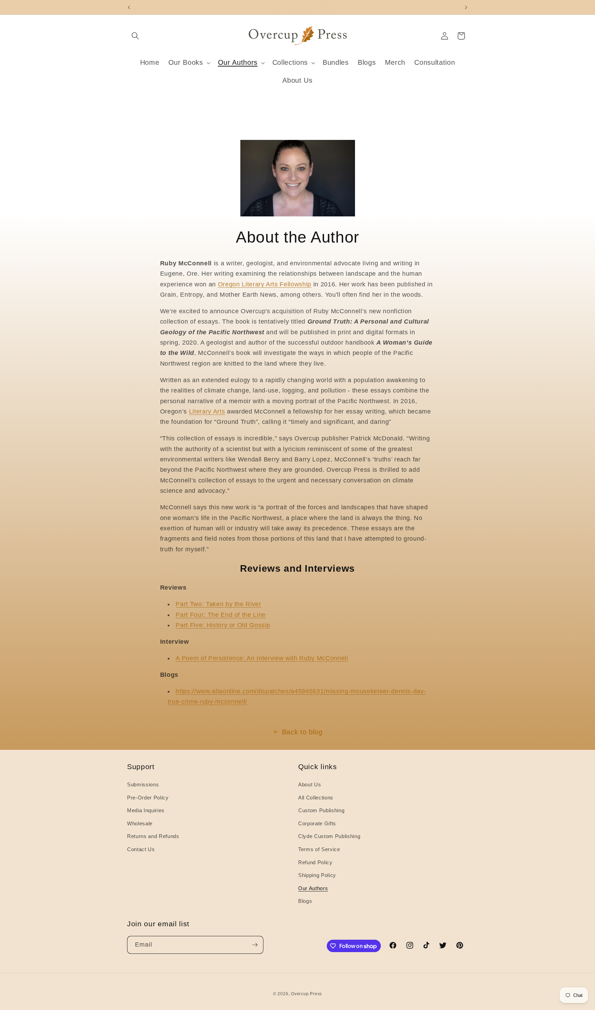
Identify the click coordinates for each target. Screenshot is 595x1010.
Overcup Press (306, 993)
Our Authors (313, 888)
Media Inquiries (146, 810)
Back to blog (302, 732)
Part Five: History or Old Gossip (223, 625)
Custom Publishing (321, 810)
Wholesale (140, 823)
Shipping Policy (317, 875)
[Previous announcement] (129, 7)
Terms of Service (319, 849)
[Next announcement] (466, 7)
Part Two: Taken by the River (218, 604)
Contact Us (141, 849)
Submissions (143, 784)
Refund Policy (315, 862)
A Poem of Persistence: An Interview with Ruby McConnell (262, 658)
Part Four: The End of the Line (221, 614)
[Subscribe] (255, 945)
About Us (309, 784)
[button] (135, 36)
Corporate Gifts (317, 823)
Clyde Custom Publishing (329, 836)
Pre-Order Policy (148, 797)
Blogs (305, 901)
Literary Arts (207, 411)
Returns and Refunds (153, 836)
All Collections (315, 797)
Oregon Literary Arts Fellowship (264, 284)
